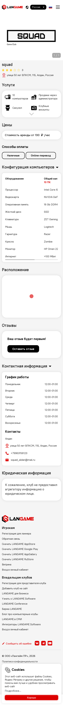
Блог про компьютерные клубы (20, 614)
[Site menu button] (58, 7)
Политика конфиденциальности (20, 661)
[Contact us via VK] (37, 643)
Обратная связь (11, 538)
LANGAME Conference (14, 603)
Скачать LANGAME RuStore (18, 559)
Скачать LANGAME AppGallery (19, 554)
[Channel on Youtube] (50, 643)
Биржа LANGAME (12, 608)
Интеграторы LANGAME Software (21, 624)
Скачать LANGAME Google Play (20, 549)
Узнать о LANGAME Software (19, 598)
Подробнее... (13, 690)
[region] (31, 217)
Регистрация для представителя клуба (24, 583)
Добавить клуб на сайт (15, 588)
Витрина (6, 564)
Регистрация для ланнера (16, 533)
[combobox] (38, 7)
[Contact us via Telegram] (43, 643)
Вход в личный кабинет (15, 569)
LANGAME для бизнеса (15, 593)
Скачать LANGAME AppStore (18, 544)
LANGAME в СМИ (12, 619)
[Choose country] (27, 7)
